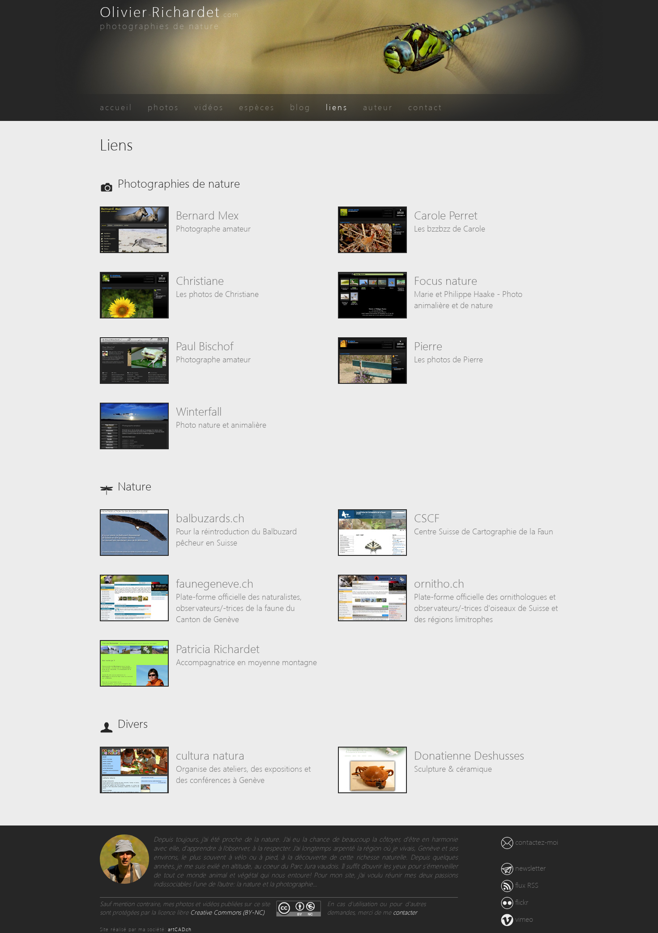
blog (300, 106)
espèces (257, 106)
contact (425, 106)
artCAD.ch (180, 929)
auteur (378, 106)
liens (337, 106)
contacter (405, 912)
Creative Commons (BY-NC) (227, 912)
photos (163, 106)
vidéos (209, 106)
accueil (116, 106)
